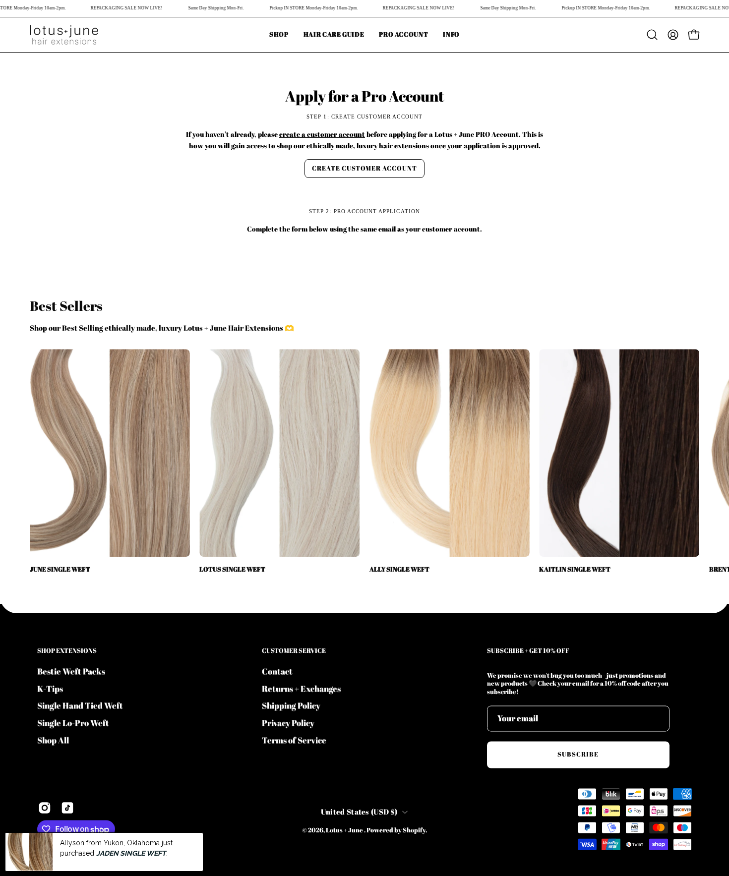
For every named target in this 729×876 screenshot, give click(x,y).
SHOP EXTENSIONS (67, 650)
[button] (451, 34)
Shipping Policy (291, 705)
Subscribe (578, 754)
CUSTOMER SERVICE (294, 650)
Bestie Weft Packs (71, 671)
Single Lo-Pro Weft (73, 722)
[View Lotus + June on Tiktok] (67, 808)
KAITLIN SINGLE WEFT (574, 569)
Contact (277, 671)
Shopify (414, 830)
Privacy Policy (288, 722)
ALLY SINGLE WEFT (399, 569)
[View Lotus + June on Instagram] (44, 808)
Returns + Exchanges (301, 688)
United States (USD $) (359, 812)
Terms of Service (294, 739)
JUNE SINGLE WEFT (60, 569)
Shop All (53, 739)
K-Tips (50, 688)
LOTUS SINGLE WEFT (232, 569)
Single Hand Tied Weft (80, 705)
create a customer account (322, 134)
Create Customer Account (364, 168)
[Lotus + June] (64, 35)
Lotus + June (345, 830)
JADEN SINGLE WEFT (131, 853)
